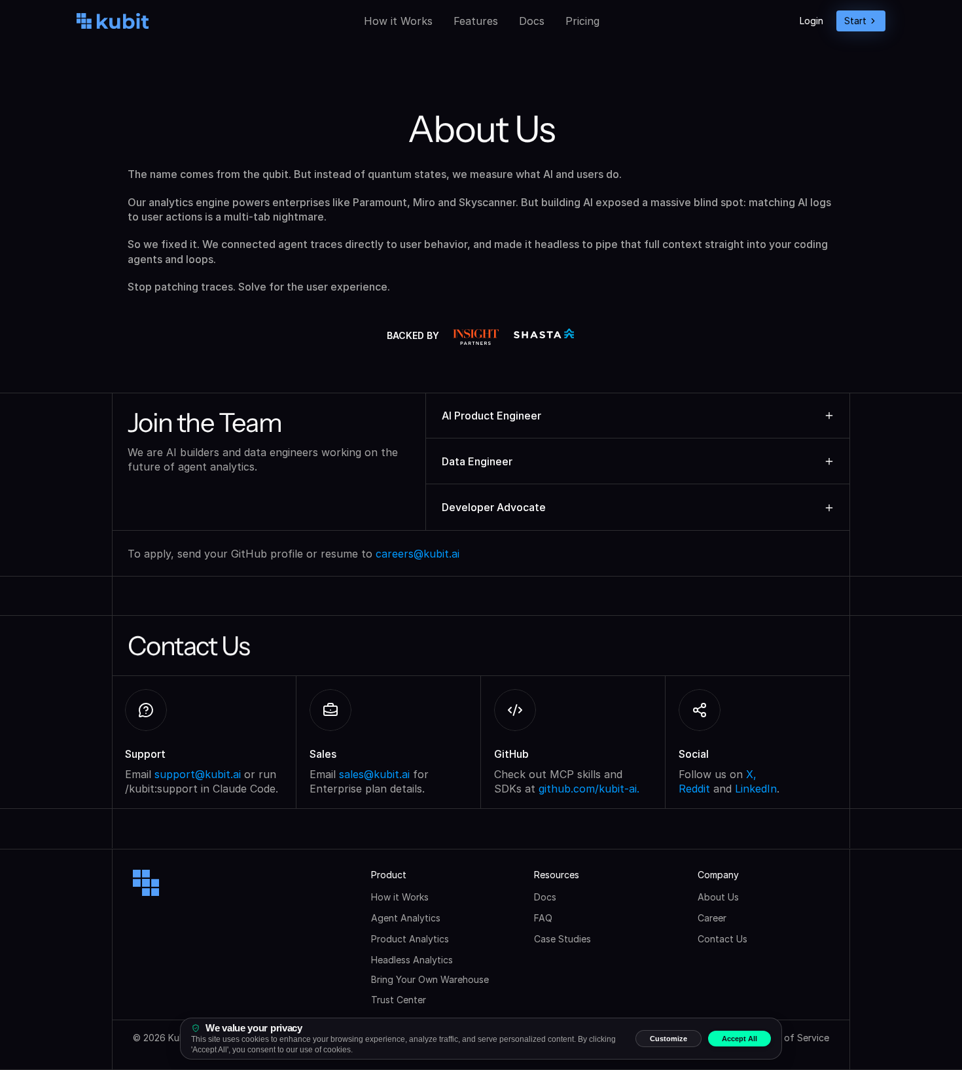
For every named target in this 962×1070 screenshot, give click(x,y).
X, (751, 774)
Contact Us (722, 938)
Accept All (739, 1039)
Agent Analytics (405, 917)
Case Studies (562, 938)
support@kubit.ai (197, 774)
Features (476, 20)
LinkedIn (756, 788)
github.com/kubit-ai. (589, 788)
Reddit (694, 788)
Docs (531, 20)
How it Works (398, 20)
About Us (718, 896)
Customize (668, 1039)
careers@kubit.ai (417, 553)
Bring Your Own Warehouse (430, 979)
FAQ (543, 917)
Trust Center (398, 999)
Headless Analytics (412, 959)
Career (712, 917)
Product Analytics (410, 938)
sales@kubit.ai (374, 774)
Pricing (582, 20)
